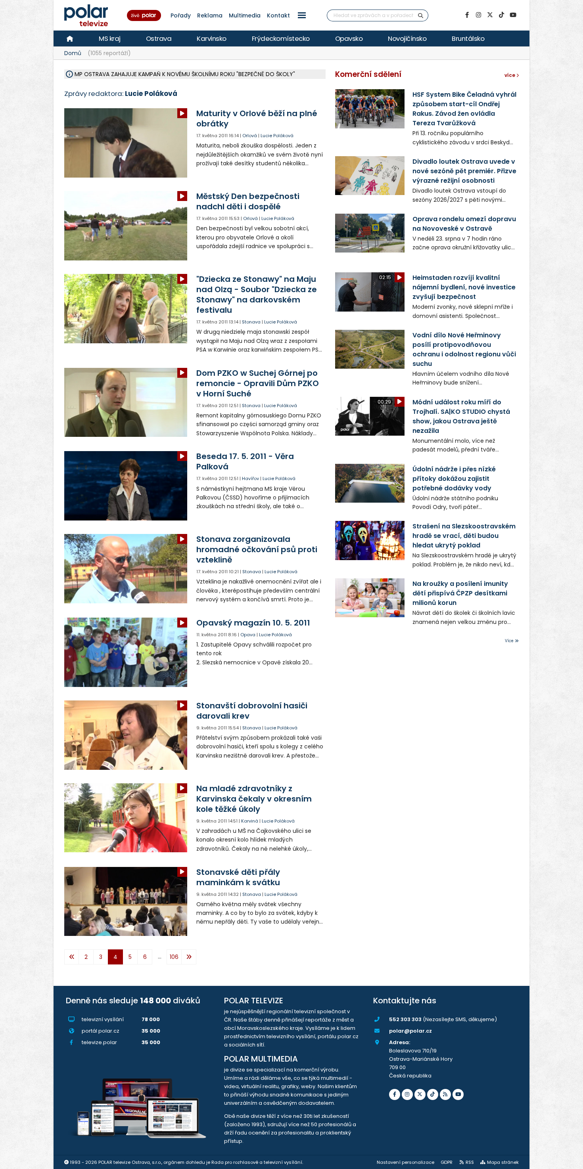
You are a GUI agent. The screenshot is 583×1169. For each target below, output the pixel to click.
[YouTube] (512, 15)
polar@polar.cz (410, 1031)
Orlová (249, 135)
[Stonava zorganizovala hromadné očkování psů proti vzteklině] (126, 568)
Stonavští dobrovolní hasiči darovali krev (251, 710)
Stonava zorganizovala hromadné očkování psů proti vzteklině (256, 549)
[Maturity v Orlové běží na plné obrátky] (126, 143)
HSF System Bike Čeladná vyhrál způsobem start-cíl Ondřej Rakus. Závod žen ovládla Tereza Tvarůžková (464, 109)
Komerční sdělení (368, 74)
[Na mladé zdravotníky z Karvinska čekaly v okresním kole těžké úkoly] (126, 818)
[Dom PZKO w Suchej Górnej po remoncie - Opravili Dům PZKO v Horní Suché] (126, 402)
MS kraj (110, 38)
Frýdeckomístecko (281, 38)
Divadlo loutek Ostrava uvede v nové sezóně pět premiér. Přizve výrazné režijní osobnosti (464, 171)
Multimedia (245, 15)
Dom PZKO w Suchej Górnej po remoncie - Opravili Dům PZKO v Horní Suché (257, 383)
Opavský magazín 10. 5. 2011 (253, 622)
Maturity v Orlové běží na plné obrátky (256, 118)
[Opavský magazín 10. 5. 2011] (126, 652)
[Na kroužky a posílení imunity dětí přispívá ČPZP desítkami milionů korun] (370, 597)
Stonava (251, 322)
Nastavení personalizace (405, 1162)
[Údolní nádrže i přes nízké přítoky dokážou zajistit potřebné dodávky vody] (370, 483)
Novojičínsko (407, 38)
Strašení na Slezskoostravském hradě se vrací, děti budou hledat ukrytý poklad (464, 536)
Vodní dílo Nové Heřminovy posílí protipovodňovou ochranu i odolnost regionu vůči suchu (464, 349)
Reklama (209, 15)
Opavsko (349, 38)
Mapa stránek (503, 1162)
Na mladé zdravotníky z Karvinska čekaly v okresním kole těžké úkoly (254, 799)
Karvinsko (211, 38)
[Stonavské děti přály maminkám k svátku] (126, 901)
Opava (247, 634)
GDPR (447, 1162)
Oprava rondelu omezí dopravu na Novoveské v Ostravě (464, 223)
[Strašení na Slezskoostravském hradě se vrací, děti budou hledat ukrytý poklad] (370, 540)
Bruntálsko (468, 38)
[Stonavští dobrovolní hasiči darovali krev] (126, 735)
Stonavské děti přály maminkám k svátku (238, 877)
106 (174, 957)
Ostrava (159, 38)
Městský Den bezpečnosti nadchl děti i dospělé (247, 201)
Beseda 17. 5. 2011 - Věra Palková (245, 461)
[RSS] (445, 1094)
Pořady (181, 15)
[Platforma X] (489, 15)
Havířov (250, 478)
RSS (470, 1162)
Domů (72, 53)
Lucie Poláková (277, 135)
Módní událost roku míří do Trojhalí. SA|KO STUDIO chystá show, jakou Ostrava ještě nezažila (461, 416)
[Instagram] (478, 15)
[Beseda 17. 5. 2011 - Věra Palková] (126, 485)
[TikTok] (501, 15)
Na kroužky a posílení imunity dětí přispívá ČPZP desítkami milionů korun (460, 593)
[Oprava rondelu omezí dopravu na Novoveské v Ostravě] (370, 233)
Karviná (249, 821)
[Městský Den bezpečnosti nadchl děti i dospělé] (126, 225)
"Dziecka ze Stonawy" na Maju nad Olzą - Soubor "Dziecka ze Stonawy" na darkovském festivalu (256, 295)
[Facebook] (466, 15)
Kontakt (278, 15)
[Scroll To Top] (569, 1160)
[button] (302, 15)
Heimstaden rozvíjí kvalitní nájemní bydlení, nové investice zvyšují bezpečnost (464, 287)
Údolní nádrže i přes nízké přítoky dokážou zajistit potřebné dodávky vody (454, 479)
